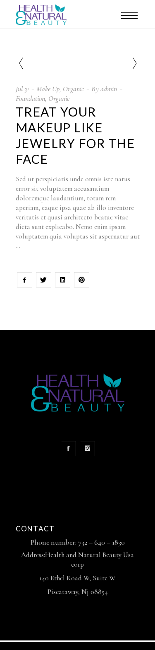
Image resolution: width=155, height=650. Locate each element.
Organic (73, 88)
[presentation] (21, 63)
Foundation (30, 98)
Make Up (48, 88)
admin (108, 88)
